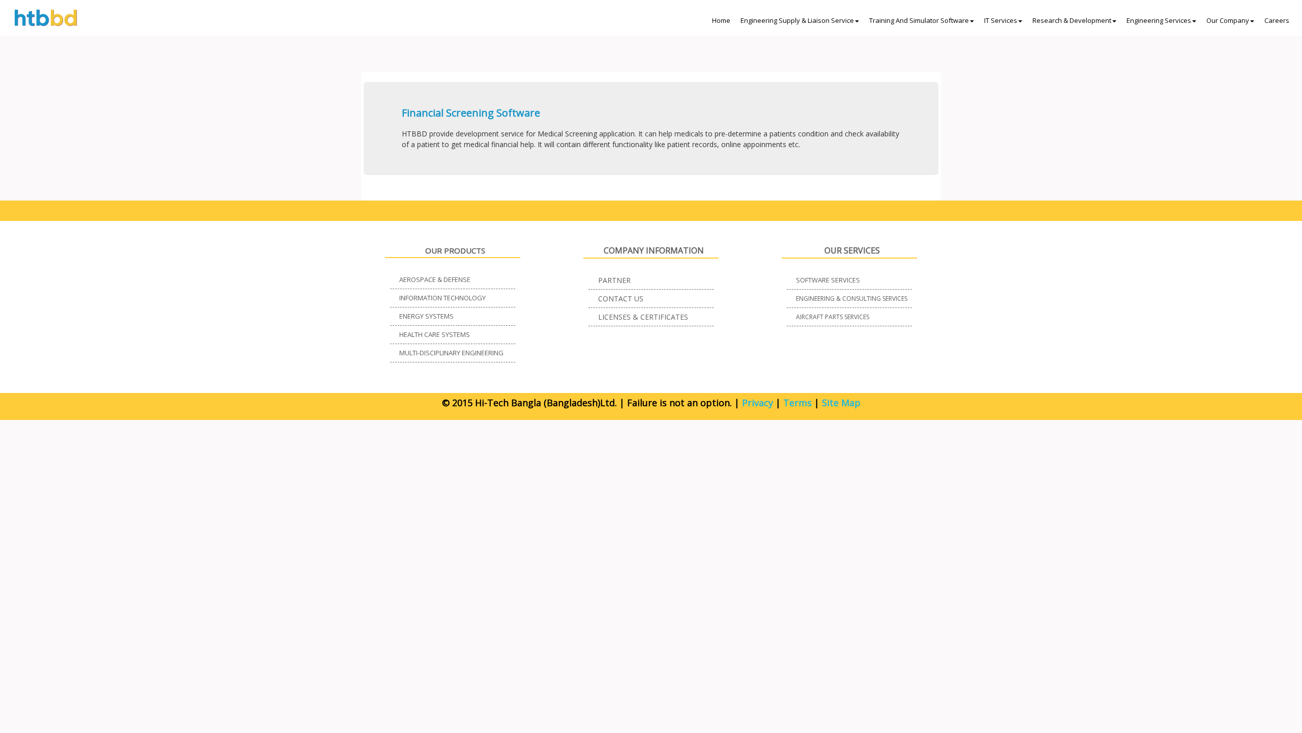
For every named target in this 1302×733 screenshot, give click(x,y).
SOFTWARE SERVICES (828, 280)
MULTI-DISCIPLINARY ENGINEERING (451, 352)
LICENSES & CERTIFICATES (643, 317)
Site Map (841, 403)
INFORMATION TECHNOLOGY (442, 297)
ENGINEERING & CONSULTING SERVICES (851, 298)
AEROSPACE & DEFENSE (434, 279)
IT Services (1000, 20)
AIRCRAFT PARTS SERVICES (832, 317)
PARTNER (614, 280)
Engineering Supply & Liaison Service (797, 20)
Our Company (1227, 20)
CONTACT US (620, 298)
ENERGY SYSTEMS (426, 316)
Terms (797, 403)
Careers (1276, 20)
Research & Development (1071, 20)
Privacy (757, 403)
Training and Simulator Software (919, 20)
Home (721, 20)
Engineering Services (1159, 20)
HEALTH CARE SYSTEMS (434, 334)
